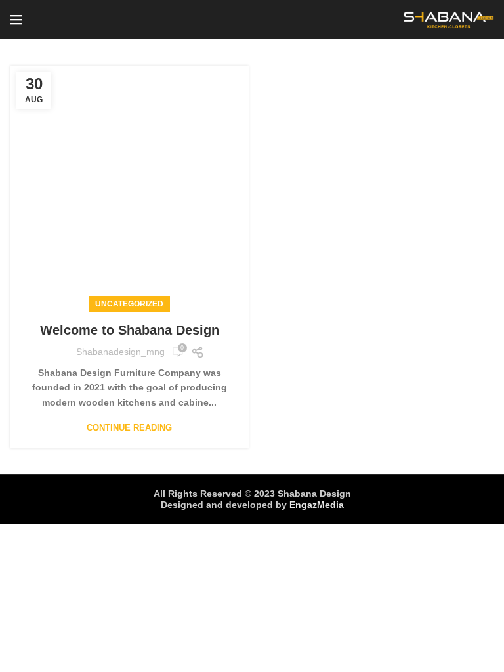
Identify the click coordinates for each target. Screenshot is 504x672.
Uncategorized (129, 303)
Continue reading (129, 427)
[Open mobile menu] (16, 20)
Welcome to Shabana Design (129, 330)
